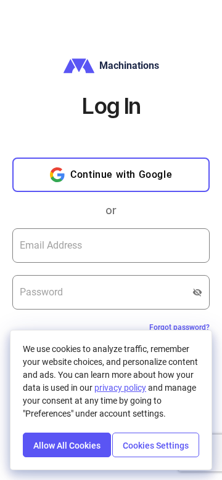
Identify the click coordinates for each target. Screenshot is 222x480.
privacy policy (120, 388)
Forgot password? (179, 327)
